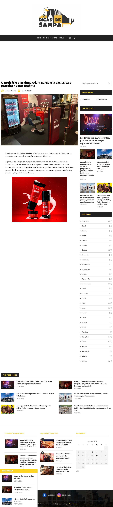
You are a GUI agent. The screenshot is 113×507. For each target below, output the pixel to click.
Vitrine (97, 361)
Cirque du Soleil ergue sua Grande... (24, 500)
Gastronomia (97, 284)
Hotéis (97, 298)
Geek (97, 288)
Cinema (97, 240)
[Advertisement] (56, 57)
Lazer (97, 308)
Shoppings (97, 337)
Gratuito (97, 293)
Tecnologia (97, 351)
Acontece (97, 221)
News (97, 327)
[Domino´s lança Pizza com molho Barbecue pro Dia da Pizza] (47, 443)
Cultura (97, 250)
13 (97, 456)
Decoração (97, 255)
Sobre (54, 38)
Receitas (97, 332)
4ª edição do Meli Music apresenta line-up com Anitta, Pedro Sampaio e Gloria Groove (104, 200)
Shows (97, 342)
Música (97, 322)
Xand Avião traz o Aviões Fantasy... (24, 477)
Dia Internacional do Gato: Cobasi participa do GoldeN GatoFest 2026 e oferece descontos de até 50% (92, 408)
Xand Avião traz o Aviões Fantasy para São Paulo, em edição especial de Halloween (95, 141)
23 (78, 463)
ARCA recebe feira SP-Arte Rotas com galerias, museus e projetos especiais (87, 199)
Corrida (97, 245)
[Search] (75, 38)
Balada (97, 226)
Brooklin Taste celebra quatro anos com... (23, 489)
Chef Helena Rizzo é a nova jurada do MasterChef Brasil (63, 456)
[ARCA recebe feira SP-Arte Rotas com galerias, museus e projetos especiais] (87, 188)
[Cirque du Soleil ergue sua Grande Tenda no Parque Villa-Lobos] (104, 154)
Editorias (45, 38)
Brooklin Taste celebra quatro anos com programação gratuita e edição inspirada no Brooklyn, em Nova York (87, 169)
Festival (97, 274)
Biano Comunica (74, 504)
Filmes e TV (97, 279)
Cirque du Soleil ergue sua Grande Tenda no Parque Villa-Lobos (103, 165)
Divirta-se (97, 260)
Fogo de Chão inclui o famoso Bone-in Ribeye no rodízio (63, 469)
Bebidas (97, 231)
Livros (97, 313)
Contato (61, 38)
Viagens (97, 356)
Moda (97, 317)
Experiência (97, 264)
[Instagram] (70, 38)
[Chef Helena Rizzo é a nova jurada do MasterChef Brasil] (47, 457)
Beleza (97, 236)
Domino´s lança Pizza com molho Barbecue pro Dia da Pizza (64, 443)
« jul (77, 471)
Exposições (97, 269)
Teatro (97, 346)
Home (39, 38)
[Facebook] (67, 38)
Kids (97, 303)
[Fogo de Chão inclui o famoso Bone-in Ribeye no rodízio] (47, 470)
